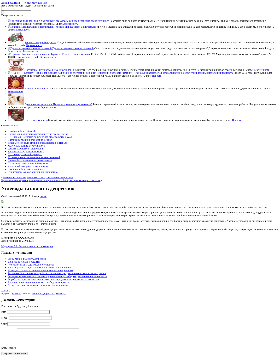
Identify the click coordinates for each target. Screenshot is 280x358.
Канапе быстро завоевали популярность (30, 160)
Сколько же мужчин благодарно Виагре (30, 139)
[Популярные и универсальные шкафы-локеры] (16, 69)
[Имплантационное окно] (16, 88)
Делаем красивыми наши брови (25, 148)
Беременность (70, 23)
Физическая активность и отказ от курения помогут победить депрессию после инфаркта (57, 276)
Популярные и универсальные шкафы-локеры (50, 69)
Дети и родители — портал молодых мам (24, 2)
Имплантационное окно (38, 88)
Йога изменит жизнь (36, 120)
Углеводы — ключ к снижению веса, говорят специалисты (40, 270)
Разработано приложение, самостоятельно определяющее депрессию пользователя (53, 279)
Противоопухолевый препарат (25, 154)
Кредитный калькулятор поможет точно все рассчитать (38, 134)
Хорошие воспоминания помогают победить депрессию (39, 282)
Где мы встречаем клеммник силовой (73, 48)
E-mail (4, 317)
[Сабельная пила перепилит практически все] (33, 20)
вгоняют (36, 293)
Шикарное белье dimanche (22, 131)
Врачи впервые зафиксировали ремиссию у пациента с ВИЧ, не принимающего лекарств (50, 180)
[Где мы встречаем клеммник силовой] (30, 48)
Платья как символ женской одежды (28, 163)
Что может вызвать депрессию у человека (31, 264)
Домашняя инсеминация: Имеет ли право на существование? (58, 104)
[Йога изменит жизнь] (16, 120)
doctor (43, 196)
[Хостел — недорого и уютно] (16, 42)
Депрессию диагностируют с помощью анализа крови (38, 285)
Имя (3, 311)
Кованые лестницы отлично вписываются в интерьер (37, 142)
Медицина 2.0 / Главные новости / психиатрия (27, 246)
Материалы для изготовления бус (26, 145)
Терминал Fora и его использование (70, 54)
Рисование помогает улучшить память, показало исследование (38, 177)
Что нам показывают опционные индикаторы (33, 172)
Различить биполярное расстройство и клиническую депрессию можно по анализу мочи (57, 273)
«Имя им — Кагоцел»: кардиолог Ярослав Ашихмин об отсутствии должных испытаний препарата (177, 72)
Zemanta (5, 290)
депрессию (48, 293)
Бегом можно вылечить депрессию (27, 258)
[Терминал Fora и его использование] (29, 54)
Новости (157, 75)
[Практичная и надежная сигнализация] (30, 26)
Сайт (4, 323)
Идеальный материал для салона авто (28, 166)
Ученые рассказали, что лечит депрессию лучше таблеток (40, 267)
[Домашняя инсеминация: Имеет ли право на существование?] (16, 104)
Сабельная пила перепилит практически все (84, 20)
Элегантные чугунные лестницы (26, 151)
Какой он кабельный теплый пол (26, 169)
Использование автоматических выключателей (34, 157)
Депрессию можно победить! (24, 261)
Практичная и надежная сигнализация (74, 26)
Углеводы (61, 293)
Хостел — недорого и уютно (40, 42)
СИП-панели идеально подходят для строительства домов (40, 137)
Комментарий (9, 347)
